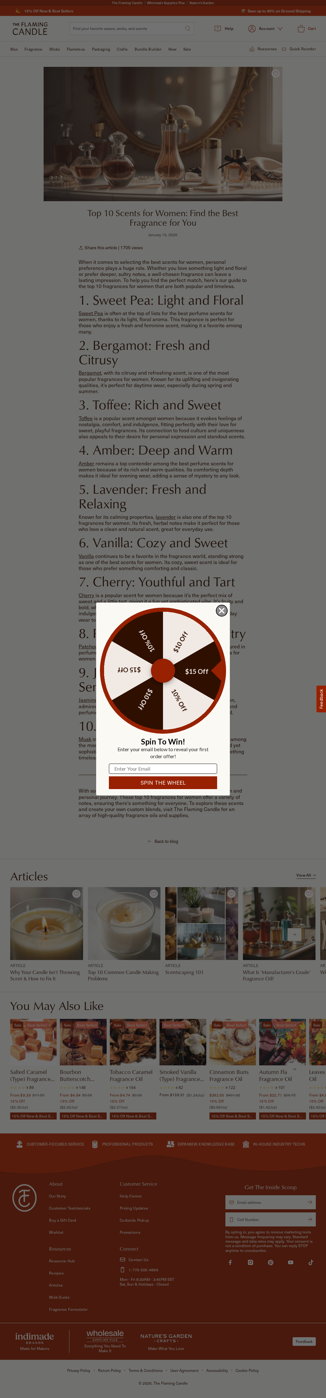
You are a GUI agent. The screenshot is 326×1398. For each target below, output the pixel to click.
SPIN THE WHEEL (163, 783)
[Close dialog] (221, 610)
